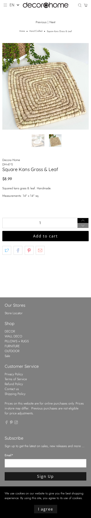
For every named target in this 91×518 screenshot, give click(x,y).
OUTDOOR (12, 351)
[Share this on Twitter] (6, 250)
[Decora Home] (45, 5)
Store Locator (14, 313)
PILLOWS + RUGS (17, 341)
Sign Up (45, 476)
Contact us (12, 389)
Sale (7, 356)
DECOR (10, 331)
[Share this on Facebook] (18, 250)
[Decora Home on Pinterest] (11, 423)
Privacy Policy (14, 374)
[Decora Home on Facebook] (6, 423)
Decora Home (11, 160)
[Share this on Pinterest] (29, 250)
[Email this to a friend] (40, 250)
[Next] (81, 86)
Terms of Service (16, 379)
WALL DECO (13, 336)
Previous (41, 22)
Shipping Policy (15, 393)
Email (9, 455)
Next (52, 22)
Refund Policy (14, 384)
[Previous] (10, 86)
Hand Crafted (35, 31)
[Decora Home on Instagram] (16, 423)
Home (22, 31)
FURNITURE (12, 346)
